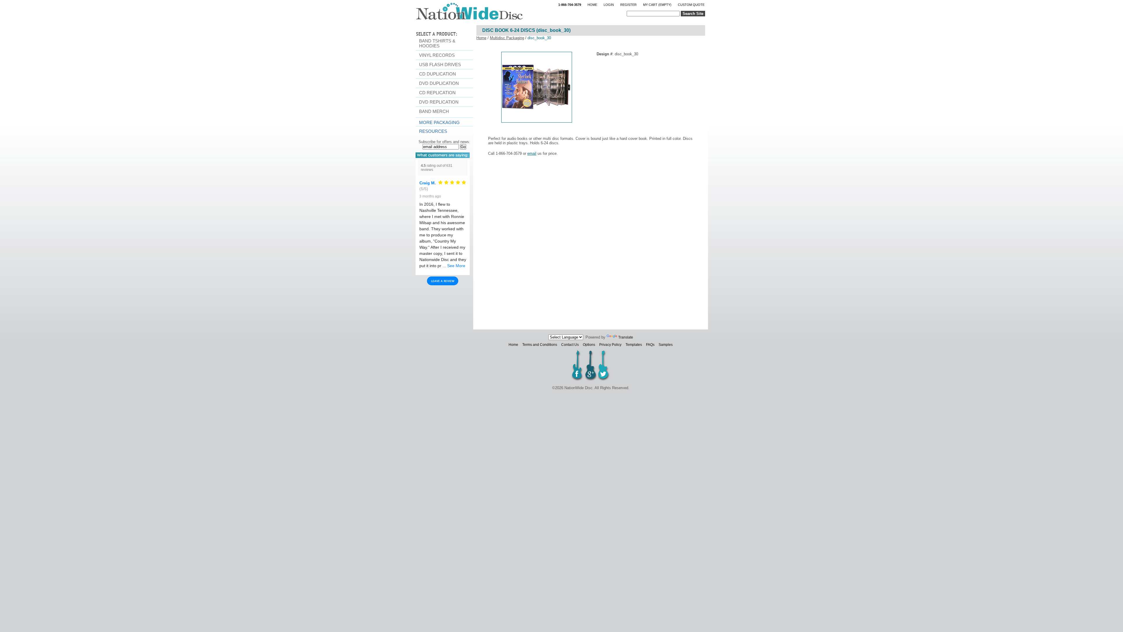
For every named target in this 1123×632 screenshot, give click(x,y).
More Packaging (439, 122)
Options (589, 345)
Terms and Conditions (539, 345)
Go (463, 147)
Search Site (693, 13)
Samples (666, 345)
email (531, 153)
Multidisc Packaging (507, 38)
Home (592, 4)
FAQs (650, 345)
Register (628, 4)
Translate (625, 337)
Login (609, 4)
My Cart (657, 4)
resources (433, 131)
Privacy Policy (610, 345)
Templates (634, 345)
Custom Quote (691, 4)
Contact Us (570, 345)
